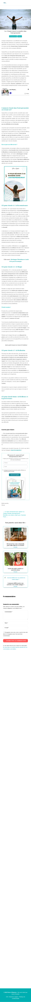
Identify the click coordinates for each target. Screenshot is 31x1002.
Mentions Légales (13, 996)
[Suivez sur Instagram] (10, 988)
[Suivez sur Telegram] (12, 988)
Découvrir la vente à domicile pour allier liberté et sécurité (15, 544)
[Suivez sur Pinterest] (18, 988)
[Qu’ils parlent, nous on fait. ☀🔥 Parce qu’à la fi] (19, 844)
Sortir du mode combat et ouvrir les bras (15, 569)
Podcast (20, 36)
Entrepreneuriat (13, 36)
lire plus (15, 547)
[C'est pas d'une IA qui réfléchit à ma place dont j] (4, 675)
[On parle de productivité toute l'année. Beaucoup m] (19, 732)
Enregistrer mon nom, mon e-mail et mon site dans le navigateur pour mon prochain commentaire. (15, 634)
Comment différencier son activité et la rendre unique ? (15, 584)
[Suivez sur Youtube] (15, 988)
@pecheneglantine (16, 450)
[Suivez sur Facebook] (21, 988)
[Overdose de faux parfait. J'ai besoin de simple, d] (12, 678)
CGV (7, 996)
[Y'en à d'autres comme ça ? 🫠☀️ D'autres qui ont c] (4, 828)
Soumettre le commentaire (16, 640)
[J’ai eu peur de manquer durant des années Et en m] (12, 886)
